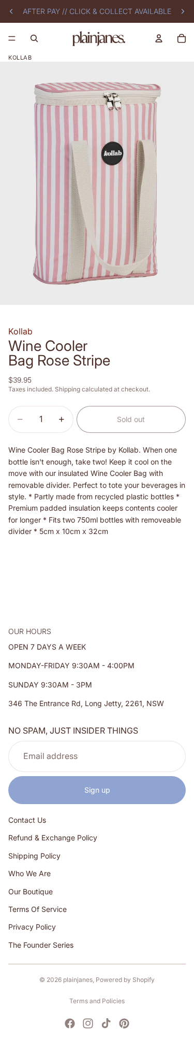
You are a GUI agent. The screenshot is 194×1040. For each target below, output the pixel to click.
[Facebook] (70, 1023)
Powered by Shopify (125, 979)
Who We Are (29, 873)
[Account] (158, 38)
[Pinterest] (124, 1023)
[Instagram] (88, 1023)
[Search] (34, 38)
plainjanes (78, 979)
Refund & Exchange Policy (52, 837)
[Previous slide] (11, 11)
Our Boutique (30, 891)
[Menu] (12, 38)
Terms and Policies (97, 1001)
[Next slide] (182, 11)
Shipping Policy (34, 855)
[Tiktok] (106, 1023)
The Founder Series (40, 944)
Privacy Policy (32, 926)
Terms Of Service (37, 909)
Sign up (97, 789)
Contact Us (27, 820)
